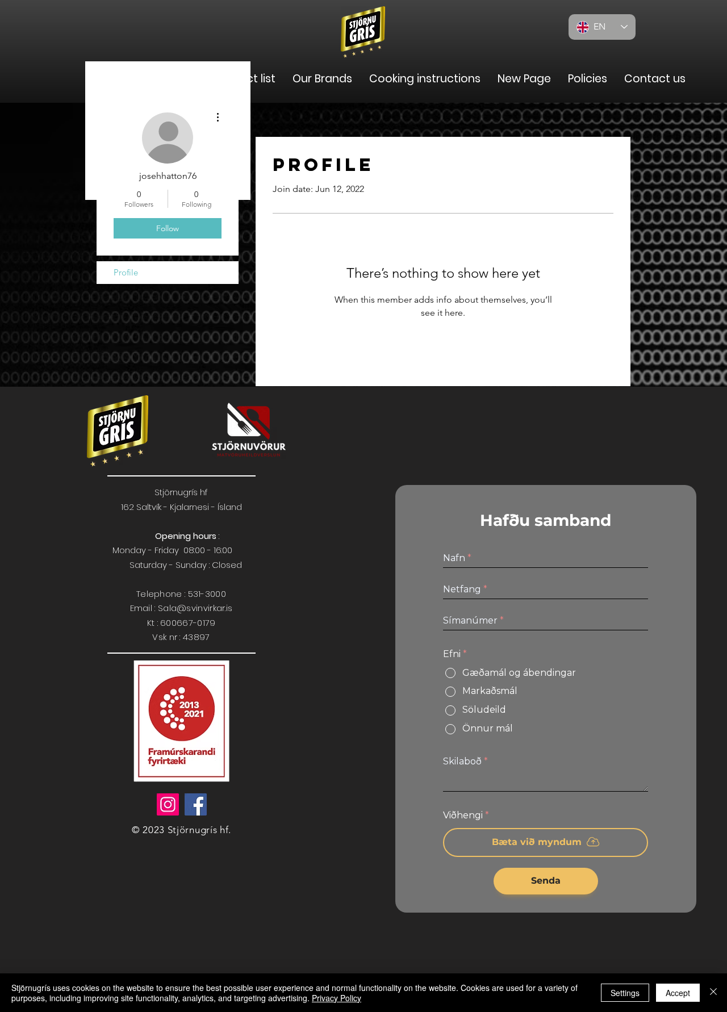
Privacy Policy (336, 997)
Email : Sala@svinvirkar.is (181, 608)
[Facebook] (196, 804)
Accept (678, 992)
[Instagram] (168, 804)
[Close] (713, 992)
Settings (625, 992)
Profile (126, 272)
